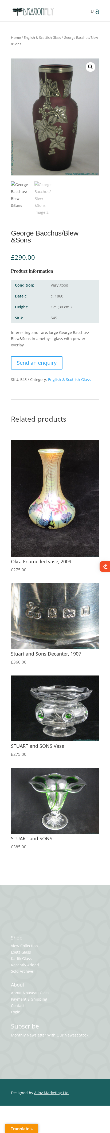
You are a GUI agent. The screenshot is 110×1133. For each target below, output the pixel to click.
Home (16, 37)
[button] (90, 67)
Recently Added (25, 964)
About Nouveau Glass (30, 992)
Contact (18, 1005)
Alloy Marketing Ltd (51, 1092)
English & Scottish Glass (42, 37)
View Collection (24, 945)
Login (16, 1011)
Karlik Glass (21, 958)
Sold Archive (22, 971)
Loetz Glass (21, 952)
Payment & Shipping (29, 999)
